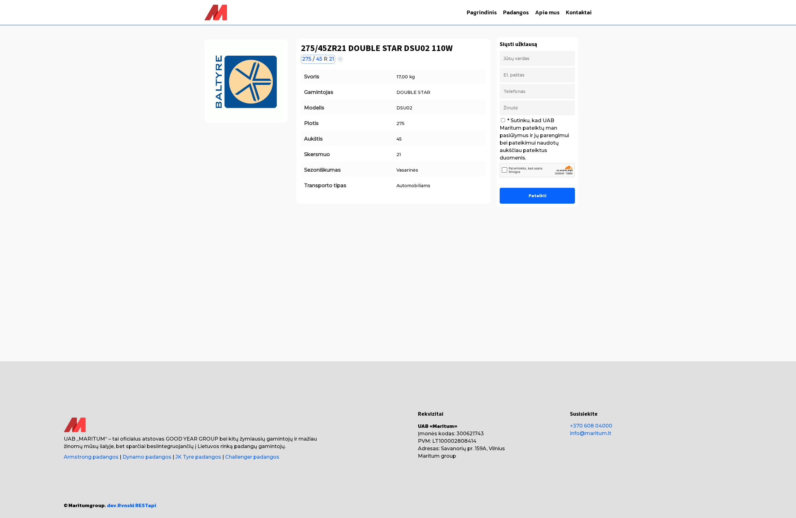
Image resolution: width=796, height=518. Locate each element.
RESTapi (145, 505)
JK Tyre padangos (198, 457)
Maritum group (437, 456)
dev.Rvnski (120, 505)
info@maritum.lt (590, 433)
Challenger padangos (252, 457)
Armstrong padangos (91, 457)
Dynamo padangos (147, 457)
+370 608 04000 (591, 426)
